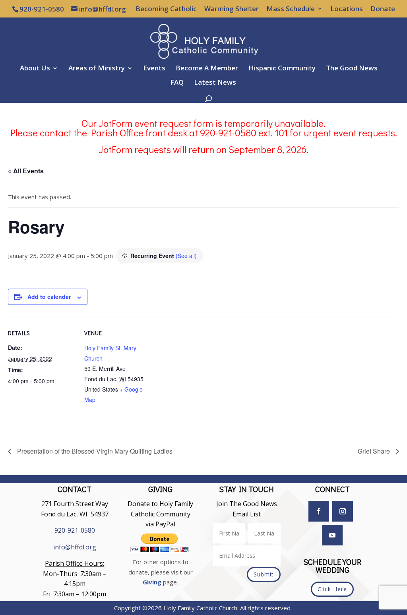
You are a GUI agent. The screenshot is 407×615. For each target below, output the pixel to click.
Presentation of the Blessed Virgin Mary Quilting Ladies (94, 451)
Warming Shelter (231, 9)
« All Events (26, 170)
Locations (346, 9)
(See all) (186, 256)
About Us (35, 68)
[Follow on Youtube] (332, 535)
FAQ (177, 83)
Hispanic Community (282, 68)
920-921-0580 (74, 530)
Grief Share (374, 451)
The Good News (352, 68)
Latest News (215, 83)
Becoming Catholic (166, 9)
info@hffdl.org (74, 547)
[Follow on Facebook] (318, 511)
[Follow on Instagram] (342, 511)
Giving (152, 582)
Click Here (332, 589)
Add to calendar (49, 297)
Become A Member (207, 68)
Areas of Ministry (96, 68)
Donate (382, 9)
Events (154, 68)
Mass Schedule (290, 9)
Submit (264, 574)
